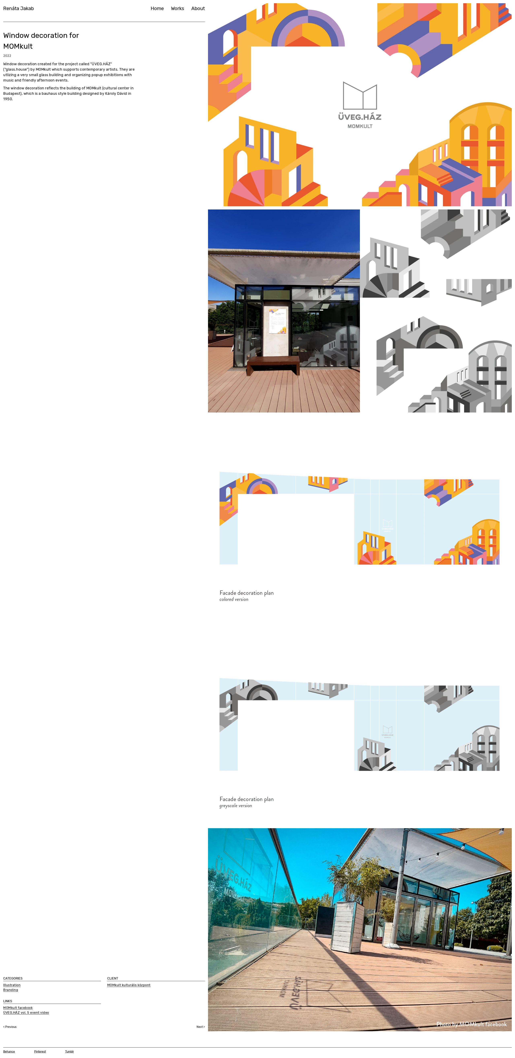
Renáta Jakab (18, 8)
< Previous (9, 1027)
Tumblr (69, 1051)
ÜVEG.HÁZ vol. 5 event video (26, 1013)
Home (157, 8)
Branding (10, 990)
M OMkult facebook (18, 1008)
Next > (201, 1027)
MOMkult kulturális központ (128, 985)
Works (177, 8)
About (198, 8)
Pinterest (40, 1051)
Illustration (12, 985)
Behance (9, 1051)
